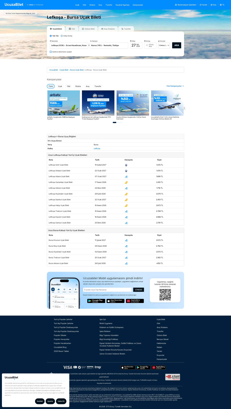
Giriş (214, 5)
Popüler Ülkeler (60, 335)
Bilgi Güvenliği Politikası (109, 339)
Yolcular (162, 41)
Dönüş (148, 41)
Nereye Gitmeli (162, 339)
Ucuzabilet (53, 70)
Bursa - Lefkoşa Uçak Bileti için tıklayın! (62, 58)
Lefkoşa (97, 148)
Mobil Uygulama (106, 323)
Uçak (77, 5)
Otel (84, 5)
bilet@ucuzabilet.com (110, 396)
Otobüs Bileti (162, 335)
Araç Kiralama (162, 327)
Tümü (51, 86)
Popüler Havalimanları (62, 343)
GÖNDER (138, 290)
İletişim (159, 347)
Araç (100, 5)
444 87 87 (81, 398)
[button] (222, 4)
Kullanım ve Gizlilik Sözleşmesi (111, 327)
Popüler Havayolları (61, 339)
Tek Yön (55, 36)
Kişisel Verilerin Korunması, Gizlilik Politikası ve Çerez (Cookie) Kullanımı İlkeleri (120, 344)
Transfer (109, 5)
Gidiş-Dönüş (67, 36)
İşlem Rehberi (105, 331)
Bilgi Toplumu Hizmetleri (109, 335)
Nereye (94, 41)
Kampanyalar (138, 5)
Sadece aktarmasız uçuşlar (62, 52)
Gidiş (133, 41)
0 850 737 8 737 (96, 398)
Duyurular (160, 355)
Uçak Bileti (64, 70)
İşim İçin (103, 319)
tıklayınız (75, 391)
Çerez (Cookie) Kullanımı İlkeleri (112, 354)
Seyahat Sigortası (122, 5)
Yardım (204, 5)
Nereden (55, 41)
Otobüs (92, 5)
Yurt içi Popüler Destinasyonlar (66, 327)
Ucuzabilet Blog (60, 347)
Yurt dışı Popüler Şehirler (63, 323)
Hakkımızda (161, 343)
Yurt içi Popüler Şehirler (63, 319)
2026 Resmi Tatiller (61, 351)
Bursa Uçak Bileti (77, 70)
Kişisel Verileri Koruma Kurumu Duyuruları (116, 350)
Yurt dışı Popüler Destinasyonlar (66, 331)
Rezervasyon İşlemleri (186, 5)
